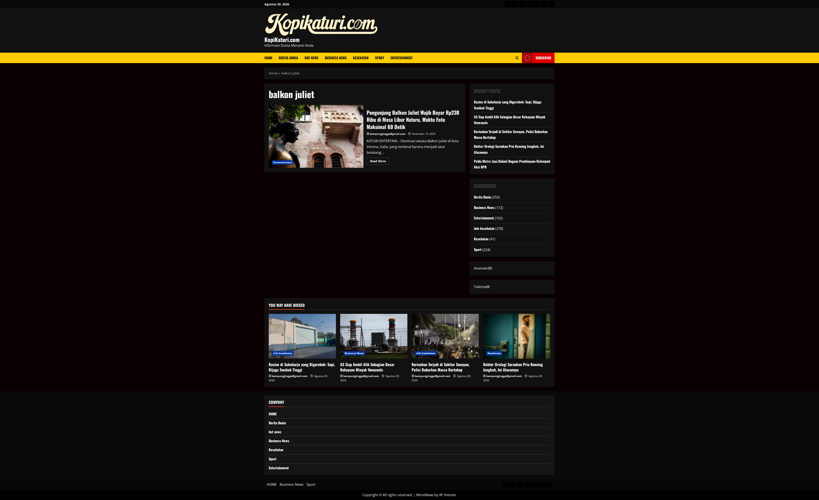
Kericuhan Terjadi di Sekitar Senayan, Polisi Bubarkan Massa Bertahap (440, 367)
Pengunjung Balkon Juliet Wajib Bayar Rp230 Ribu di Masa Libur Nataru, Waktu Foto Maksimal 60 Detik (316, 136)
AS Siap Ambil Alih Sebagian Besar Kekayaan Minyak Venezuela (367, 367)
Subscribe (543, 57)
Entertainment (401, 57)
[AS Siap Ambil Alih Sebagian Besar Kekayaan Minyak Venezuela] (373, 336)
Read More (379, 162)
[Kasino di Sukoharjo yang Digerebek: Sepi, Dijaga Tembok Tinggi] (302, 336)
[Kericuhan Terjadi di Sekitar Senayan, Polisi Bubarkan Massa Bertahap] (445, 336)
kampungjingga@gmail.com (387, 134)
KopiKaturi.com (282, 39)
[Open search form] (517, 58)
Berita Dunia (288, 57)
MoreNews (425, 495)
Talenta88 (482, 286)
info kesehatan (484, 228)
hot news (311, 57)
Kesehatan (361, 57)
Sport (379, 57)
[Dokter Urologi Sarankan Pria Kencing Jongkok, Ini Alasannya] (516, 336)
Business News (336, 57)
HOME (268, 57)
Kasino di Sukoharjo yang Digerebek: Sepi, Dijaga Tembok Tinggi (302, 367)
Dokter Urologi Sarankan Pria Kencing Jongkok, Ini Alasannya (513, 367)
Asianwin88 (483, 268)
